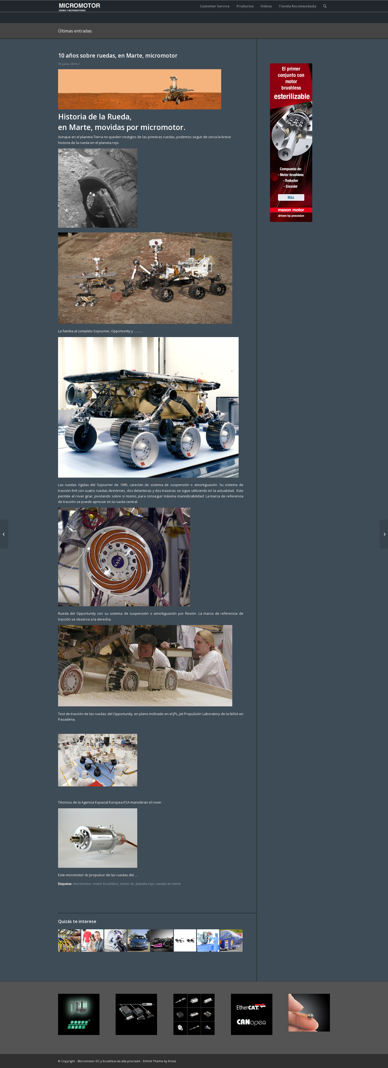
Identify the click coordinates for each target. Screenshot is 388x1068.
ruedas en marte (168, 884)
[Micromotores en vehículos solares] (231, 940)
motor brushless (106, 884)
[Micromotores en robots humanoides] (115, 940)
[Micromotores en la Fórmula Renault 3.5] (162, 940)
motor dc (127, 884)
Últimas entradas (75, 31)
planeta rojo (145, 884)
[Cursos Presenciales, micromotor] (92, 940)
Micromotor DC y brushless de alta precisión (109, 1061)
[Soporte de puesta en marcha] (69, 940)
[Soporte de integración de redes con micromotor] (185, 940)
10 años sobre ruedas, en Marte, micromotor (117, 55)
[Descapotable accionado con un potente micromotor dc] (138, 940)
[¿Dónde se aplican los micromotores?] (4, 534)
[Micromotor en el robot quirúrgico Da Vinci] (208, 940)
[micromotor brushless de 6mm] (384, 534)
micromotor (82, 884)
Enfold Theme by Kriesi (159, 1061)
